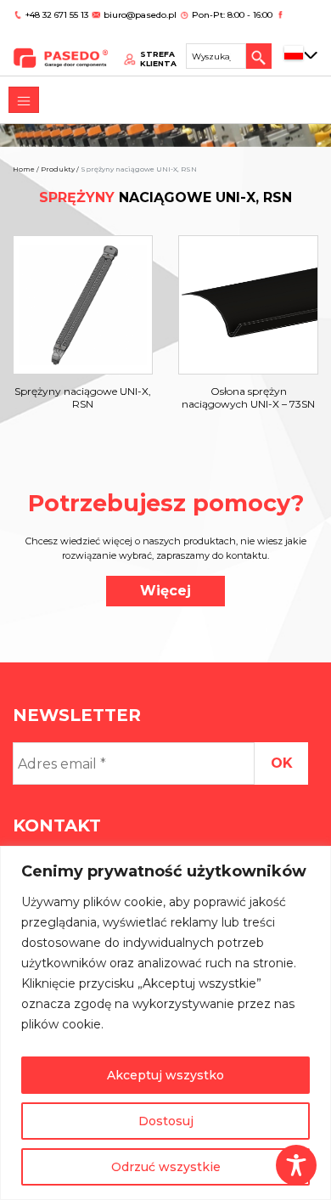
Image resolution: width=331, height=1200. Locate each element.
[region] (165, 1023)
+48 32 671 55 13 (58, 14)
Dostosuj (166, 1121)
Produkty (58, 169)
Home (24, 169)
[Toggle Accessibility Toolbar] (296, 1165)
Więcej (165, 591)
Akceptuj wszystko (165, 1075)
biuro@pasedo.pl (140, 14)
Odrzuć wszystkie (166, 1167)
